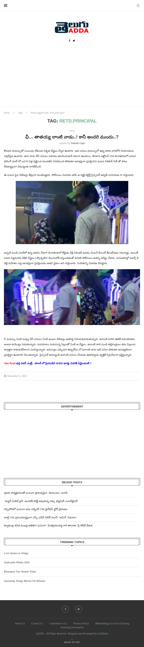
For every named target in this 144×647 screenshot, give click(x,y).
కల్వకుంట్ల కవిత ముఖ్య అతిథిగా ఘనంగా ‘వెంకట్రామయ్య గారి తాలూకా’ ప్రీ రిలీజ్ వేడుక (48, 525)
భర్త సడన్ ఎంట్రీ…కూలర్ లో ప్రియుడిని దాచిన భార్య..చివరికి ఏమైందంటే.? (53, 363)
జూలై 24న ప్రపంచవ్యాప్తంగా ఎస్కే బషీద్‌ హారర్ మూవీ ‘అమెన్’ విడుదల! (40, 517)
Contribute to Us (58, 623)
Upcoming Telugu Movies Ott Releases (24, 581)
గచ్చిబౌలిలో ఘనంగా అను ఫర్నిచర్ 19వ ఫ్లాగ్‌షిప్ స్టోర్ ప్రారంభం (36, 509)
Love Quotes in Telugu (16, 553)
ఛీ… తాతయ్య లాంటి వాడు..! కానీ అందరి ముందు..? (72, 136)
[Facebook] (69, 40)
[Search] (138, 5)
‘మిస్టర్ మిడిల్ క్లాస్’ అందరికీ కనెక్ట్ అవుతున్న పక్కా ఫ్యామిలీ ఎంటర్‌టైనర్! (41, 501)
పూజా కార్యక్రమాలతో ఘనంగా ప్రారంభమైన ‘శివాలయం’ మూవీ (36, 493)
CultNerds (103, 633)
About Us (20, 623)
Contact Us (37, 623)
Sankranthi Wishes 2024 (16, 562)
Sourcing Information (72, 627)
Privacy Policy (81, 623)
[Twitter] (74, 40)
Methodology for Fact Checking (112, 623)
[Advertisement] (72, 78)
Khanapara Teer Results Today (20, 571)
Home (7, 112)
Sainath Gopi (78, 143)
